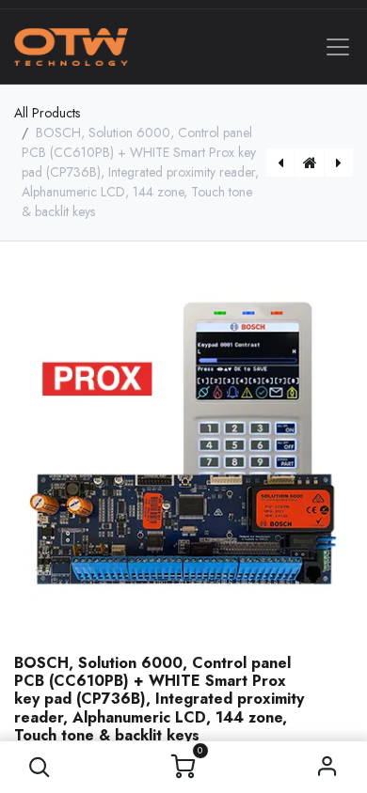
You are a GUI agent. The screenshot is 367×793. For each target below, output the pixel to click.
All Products (47, 112)
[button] (40, 767)
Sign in (328, 767)
